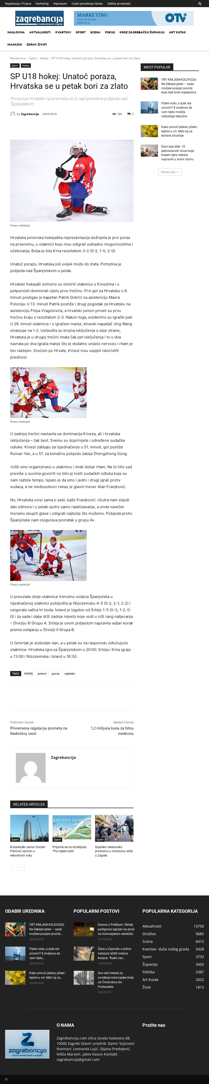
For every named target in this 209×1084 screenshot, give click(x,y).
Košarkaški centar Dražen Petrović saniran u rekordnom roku (27, 851)
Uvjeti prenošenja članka (87, 3)
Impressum (60, 3)
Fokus (110, 32)
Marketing (41, 3)
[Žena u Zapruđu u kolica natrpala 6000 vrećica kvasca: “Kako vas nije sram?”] (84, 954)
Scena (95, 32)
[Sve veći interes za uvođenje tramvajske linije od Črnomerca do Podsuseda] (84, 978)
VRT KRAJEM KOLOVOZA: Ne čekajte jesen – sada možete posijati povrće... (47, 929)
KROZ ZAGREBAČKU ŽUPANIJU (142, 32)
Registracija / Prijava (18, 3)
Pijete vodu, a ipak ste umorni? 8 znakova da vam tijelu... (44, 953)
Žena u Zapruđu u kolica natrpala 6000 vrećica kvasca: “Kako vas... (114, 953)
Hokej (44, 58)
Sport (81, 32)
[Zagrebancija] (13, 114)
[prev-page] (13, 867)
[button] (200, 3)
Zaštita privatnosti (119, 3)
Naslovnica (18, 58)
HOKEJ (28, 673)
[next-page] (21, 867)
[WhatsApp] (79, 127)
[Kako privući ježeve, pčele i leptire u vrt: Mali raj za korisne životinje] (149, 131)
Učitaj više (168, 172)
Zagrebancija (30, 114)
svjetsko (69, 673)
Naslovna (16, 32)
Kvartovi (63, 32)
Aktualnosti (40, 32)
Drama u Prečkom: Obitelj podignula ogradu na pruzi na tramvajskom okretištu (116, 929)
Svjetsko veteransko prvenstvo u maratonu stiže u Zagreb (114, 851)
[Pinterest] (68, 127)
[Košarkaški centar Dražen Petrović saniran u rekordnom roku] (29, 828)
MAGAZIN (14, 44)
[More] (91, 127)
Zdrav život (37, 44)
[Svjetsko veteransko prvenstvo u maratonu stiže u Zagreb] (114, 828)
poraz (55, 673)
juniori (42, 673)
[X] (56, 127)
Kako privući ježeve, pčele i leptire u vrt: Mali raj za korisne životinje (179, 131)
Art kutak (177, 32)
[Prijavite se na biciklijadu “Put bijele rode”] (72, 828)
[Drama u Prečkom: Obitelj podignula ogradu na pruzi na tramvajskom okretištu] (84, 929)
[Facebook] (44, 127)
